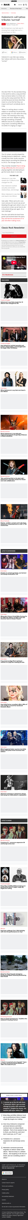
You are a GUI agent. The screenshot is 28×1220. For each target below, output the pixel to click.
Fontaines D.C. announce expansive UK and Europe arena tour (14, 1141)
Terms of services (20, 240)
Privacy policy (5, 1189)
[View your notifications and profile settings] (14, 4)
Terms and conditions (7, 1186)
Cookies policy (5, 1193)
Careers (4, 1200)
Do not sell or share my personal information (13, 1206)
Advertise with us (6, 1203)
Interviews (13, 13)
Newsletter (23, 52)
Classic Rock (20, 23)
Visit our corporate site (8, 1168)
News (3, 24)
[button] (2, 4)
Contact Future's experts (8, 1182)
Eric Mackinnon (12, 23)
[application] (14, 139)
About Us (4, 1179)
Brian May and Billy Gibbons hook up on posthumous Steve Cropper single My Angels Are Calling (14, 1117)
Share (5, 52)
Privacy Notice (22, 242)
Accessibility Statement (8, 1196)
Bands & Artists (5, 13)
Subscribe (20, 4)
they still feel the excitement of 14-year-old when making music (13, 220)
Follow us (15, 52)
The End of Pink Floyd (15, 8)
